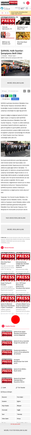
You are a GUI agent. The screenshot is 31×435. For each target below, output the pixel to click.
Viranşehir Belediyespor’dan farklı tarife (21, 361)
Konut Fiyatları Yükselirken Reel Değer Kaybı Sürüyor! (19, 13)
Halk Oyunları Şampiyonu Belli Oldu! (15, 238)
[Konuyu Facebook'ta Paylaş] (2, 96)
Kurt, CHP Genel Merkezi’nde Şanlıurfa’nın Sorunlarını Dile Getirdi (23, 285)
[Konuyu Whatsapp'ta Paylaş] (10, 96)
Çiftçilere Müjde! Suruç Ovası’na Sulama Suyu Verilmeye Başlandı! (23, 306)
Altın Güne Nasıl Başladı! (22, 43)
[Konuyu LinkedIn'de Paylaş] (14, 96)
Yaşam (14, 56)
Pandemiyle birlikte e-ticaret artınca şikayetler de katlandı (21, 352)
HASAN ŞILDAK (9, 239)
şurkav (8, 243)
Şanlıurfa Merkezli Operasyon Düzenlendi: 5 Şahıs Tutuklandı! (8, 306)
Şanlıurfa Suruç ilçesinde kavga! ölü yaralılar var (21, 342)
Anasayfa (4, 56)
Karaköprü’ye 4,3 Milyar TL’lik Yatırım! (22, 28)
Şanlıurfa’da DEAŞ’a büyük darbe (20, 370)
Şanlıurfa (15, 241)
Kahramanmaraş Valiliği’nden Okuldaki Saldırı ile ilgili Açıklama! (22, 264)
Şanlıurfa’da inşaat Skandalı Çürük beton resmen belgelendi (20, 333)
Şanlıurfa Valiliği (21, 241)
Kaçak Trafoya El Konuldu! (6, 284)
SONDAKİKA (3, 243)
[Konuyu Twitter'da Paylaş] (6, 96)
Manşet (10, 56)
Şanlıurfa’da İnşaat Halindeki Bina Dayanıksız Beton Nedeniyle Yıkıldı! (19, 381)
